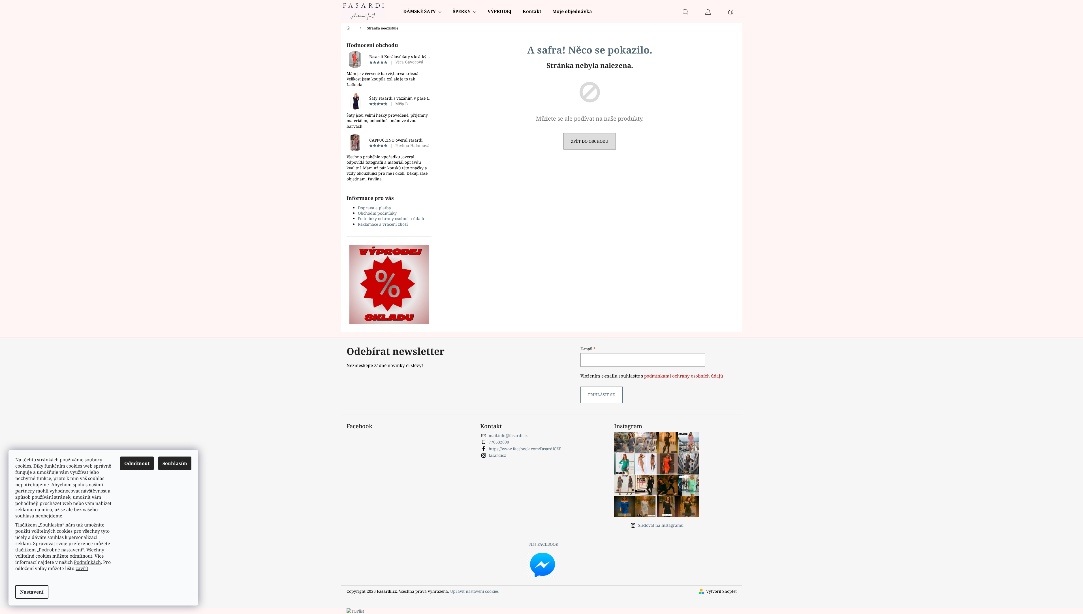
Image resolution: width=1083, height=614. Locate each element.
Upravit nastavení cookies (474, 591)
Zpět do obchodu (589, 141)
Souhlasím (175, 463)
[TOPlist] (355, 610)
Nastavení (32, 592)
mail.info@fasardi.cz (508, 435)
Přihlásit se (601, 394)
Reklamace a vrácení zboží (383, 224)
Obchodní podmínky (377, 213)
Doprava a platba (374, 207)
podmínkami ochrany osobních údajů (683, 376)
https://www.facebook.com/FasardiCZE (525, 448)
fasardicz (497, 455)
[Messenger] (541, 564)
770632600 (499, 442)
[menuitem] (422, 11)
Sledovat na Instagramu (660, 525)
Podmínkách (87, 562)
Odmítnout (136, 463)
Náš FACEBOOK (543, 544)
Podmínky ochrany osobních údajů (391, 218)
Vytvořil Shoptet (721, 591)
